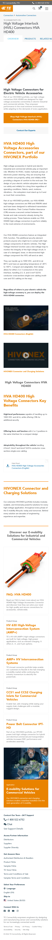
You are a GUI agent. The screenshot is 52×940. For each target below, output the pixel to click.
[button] (26, 318)
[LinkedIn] (9, 911)
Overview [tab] (13, 38)
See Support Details (13, 828)
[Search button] (34, 8)
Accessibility (8, 929)
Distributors (8, 839)
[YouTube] (13, 911)
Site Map (26, 929)
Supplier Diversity (11, 847)
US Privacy (26, 926)
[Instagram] (18, 911)
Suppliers (8, 843)
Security (18, 929)
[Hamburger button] (46, 8)
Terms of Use (8, 926)
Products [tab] (30, 38)
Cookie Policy (37, 926)
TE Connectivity (6, 8)
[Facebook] (5, 911)
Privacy (17, 926)
